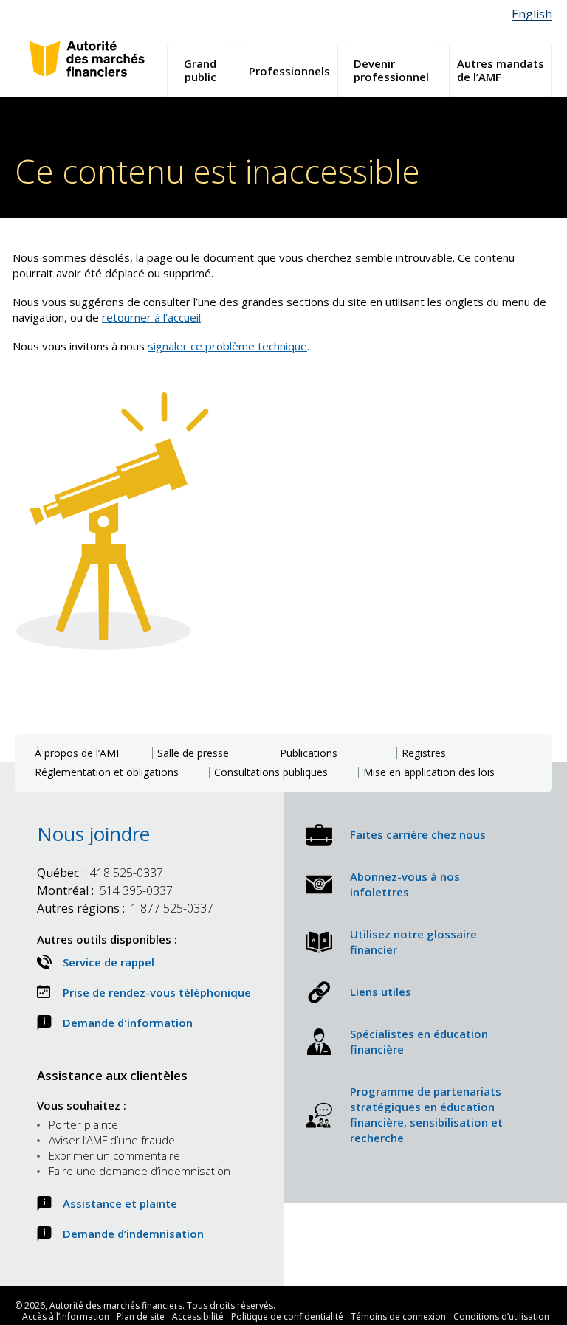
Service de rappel (108, 962)
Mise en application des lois (429, 772)
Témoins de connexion (398, 1316)
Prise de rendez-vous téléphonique (157, 992)
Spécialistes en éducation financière (419, 1041)
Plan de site (141, 1316)
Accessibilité (198, 1316)
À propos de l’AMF (78, 753)
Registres (424, 753)
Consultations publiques (271, 772)
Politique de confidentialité (287, 1316)
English (532, 14)
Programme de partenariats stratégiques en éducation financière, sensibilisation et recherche (426, 1114)
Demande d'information (128, 1022)
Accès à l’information (65, 1316)
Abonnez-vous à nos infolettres (405, 884)
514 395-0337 (105, 890)
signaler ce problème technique (227, 346)
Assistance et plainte (120, 1203)
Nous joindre (93, 833)
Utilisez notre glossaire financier (413, 942)
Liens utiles (380, 991)
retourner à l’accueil (151, 317)
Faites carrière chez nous (418, 834)
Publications (308, 753)
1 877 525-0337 (125, 908)
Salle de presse (193, 753)
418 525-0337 (100, 873)
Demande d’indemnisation (133, 1233)
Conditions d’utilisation (501, 1316)
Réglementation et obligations (107, 772)
